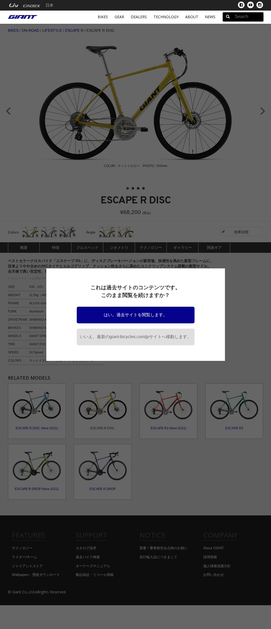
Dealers (139, 16)
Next (263, 111)
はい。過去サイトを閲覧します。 (135, 315)
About (191, 16)
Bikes (103, 16)
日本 (49, 5)
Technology (166, 16)
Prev (8, 111)
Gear (119, 16)
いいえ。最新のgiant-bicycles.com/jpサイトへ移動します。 (135, 336)
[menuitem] (13, 5)
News (210, 16)
